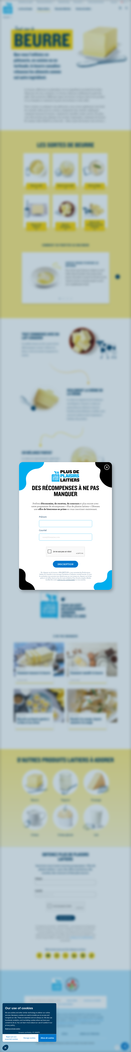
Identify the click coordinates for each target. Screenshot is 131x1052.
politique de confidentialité (66, 580)
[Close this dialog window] (106, 467)
